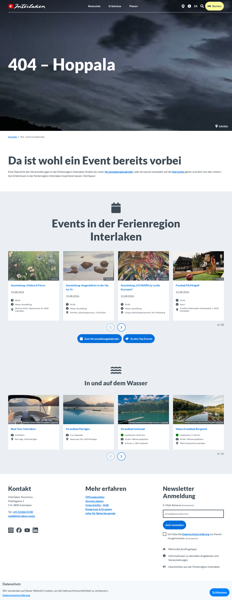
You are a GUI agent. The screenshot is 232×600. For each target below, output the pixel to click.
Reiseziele (94, 6)
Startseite (12, 137)
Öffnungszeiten (94, 497)
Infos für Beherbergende (100, 513)
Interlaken (223, 126)
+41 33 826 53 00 (23, 511)
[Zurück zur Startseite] (27, 6)
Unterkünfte (93, 505)
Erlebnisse (115, 6)
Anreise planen (94, 501)
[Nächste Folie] (121, 327)
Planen (133, 6)
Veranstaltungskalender (118, 171)
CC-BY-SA (54, 422)
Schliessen (219, 592)
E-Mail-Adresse (178, 505)
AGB (106, 505)
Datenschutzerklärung (195, 534)
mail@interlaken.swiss (21, 516)
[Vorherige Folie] (110, 327)
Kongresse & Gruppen (98, 509)
